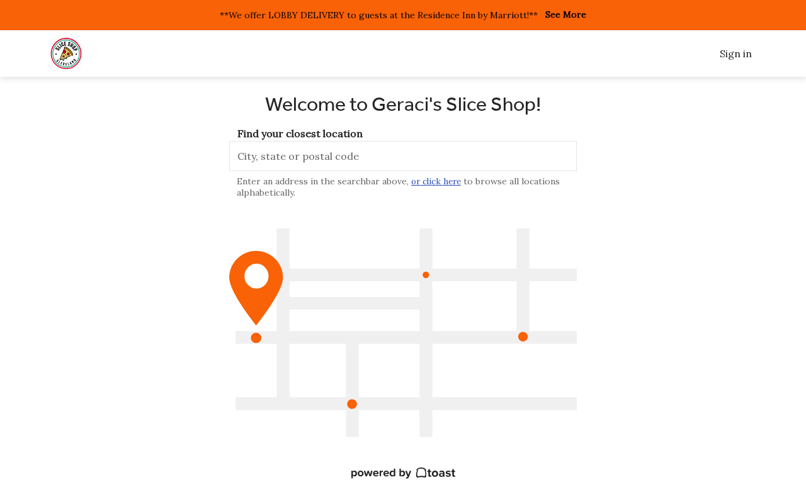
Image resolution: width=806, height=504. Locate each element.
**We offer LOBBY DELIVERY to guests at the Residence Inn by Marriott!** (379, 15)
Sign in (736, 53)
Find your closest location (300, 133)
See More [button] (565, 14)
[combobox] (403, 156)
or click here (436, 181)
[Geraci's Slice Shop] (66, 53)
